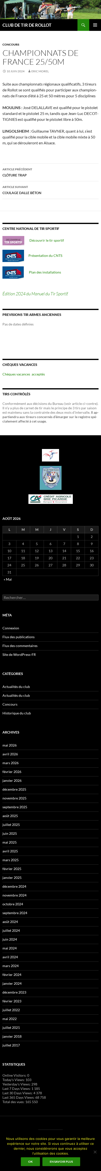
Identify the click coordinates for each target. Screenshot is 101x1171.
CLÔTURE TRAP (17, 172)
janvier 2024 (12, 983)
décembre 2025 (14, 789)
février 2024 (11, 974)
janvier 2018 (12, 1036)
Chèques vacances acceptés (23, 374)
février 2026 (11, 772)
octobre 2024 (12, 904)
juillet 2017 (11, 1045)
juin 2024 (9, 939)
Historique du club (16, 713)
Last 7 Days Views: (16, 1088)
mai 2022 (9, 1019)
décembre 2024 (14, 886)
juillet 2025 (11, 824)
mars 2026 (10, 763)
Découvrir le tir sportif (44, 240)
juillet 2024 (11, 930)
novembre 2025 (14, 798)
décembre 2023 (14, 992)
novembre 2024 (14, 895)
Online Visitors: (14, 1075)
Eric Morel (40, 71)
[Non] (94, 1151)
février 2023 (11, 1001)
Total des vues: (13, 1102)
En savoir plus (61, 1161)
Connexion (10, 628)
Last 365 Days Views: (18, 1097)
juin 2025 (9, 833)
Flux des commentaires (20, 646)
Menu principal (95, 25)
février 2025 (11, 869)
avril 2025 (10, 851)
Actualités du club (16, 687)
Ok (30, 1161)
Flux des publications (18, 637)
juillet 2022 (11, 1010)
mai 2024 (9, 948)
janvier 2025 (12, 877)
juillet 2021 (11, 1027)
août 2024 (10, 922)
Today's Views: (13, 1080)
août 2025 (10, 816)
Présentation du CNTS (43, 255)
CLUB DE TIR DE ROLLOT (26, 25)
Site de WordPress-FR (19, 654)
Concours (10, 44)
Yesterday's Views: (16, 1084)
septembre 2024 (14, 913)
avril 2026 (10, 754)
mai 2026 (9, 745)
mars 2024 (10, 966)
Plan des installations (42, 272)
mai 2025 (9, 842)
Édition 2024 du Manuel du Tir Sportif (35, 293)
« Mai (8, 579)
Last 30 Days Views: (17, 1093)
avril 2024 (10, 957)
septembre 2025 (14, 807)
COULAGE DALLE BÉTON (21, 190)
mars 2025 (10, 860)
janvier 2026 (12, 780)
